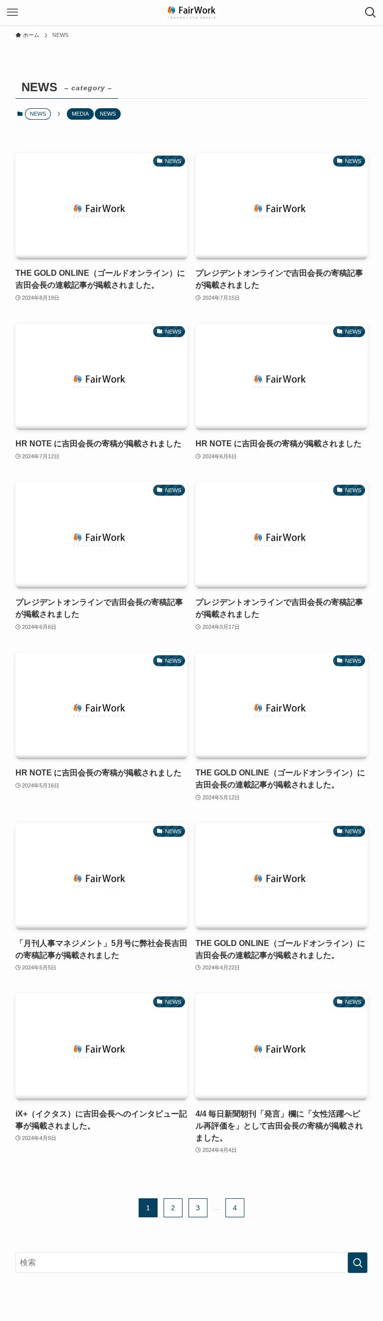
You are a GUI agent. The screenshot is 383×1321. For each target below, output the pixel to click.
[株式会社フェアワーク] (191, 12)
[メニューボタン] (12, 12)
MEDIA (80, 114)
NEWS (108, 114)
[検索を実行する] (358, 1262)
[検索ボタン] (370, 12)
